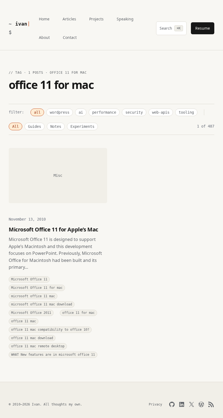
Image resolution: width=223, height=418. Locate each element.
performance (104, 112)
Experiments (82, 126)
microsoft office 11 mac (33, 296)
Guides (34, 126)
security (134, 112)
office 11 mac (23, 321)
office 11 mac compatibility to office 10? (50, 330)
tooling (186, 112)
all (37, 112)
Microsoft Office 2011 (31, 313)
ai (81, 112)
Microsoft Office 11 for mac (37, 288)
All (15, 126)
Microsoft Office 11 (29, 279)
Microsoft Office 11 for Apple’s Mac (53, 229)
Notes (55, 126)
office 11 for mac (78, 313)
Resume (202, 28)
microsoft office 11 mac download (41, 304)
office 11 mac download (32, 338)
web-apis (160, 112)
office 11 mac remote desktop (37, 346)
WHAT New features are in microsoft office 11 (53, 355)
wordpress (59, 112)
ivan (21, 24)
